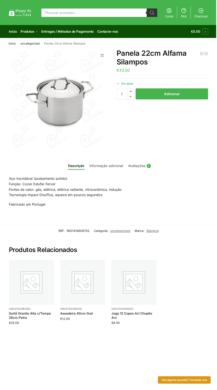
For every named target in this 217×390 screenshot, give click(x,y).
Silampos (152, 231)
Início (12, 43)
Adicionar (172, 94)
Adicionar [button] (31, 331)
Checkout (201, 16)
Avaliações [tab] (139, 166)
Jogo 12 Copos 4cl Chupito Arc (131, 315)
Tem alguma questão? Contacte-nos (184, 380)
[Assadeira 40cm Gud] (82, 282)
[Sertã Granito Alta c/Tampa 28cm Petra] (31, 282)
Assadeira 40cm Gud (76, 313)
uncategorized (30, 43)
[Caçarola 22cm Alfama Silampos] (206, 54)
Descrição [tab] (76, 166)
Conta (169, 16)
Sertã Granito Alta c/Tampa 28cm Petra (30, 315)
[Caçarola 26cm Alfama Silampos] (202, 54)
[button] (199, 31)
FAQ (184, 16)
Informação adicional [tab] (106, 166)
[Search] (152, 12)
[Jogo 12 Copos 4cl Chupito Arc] (133, 282)
